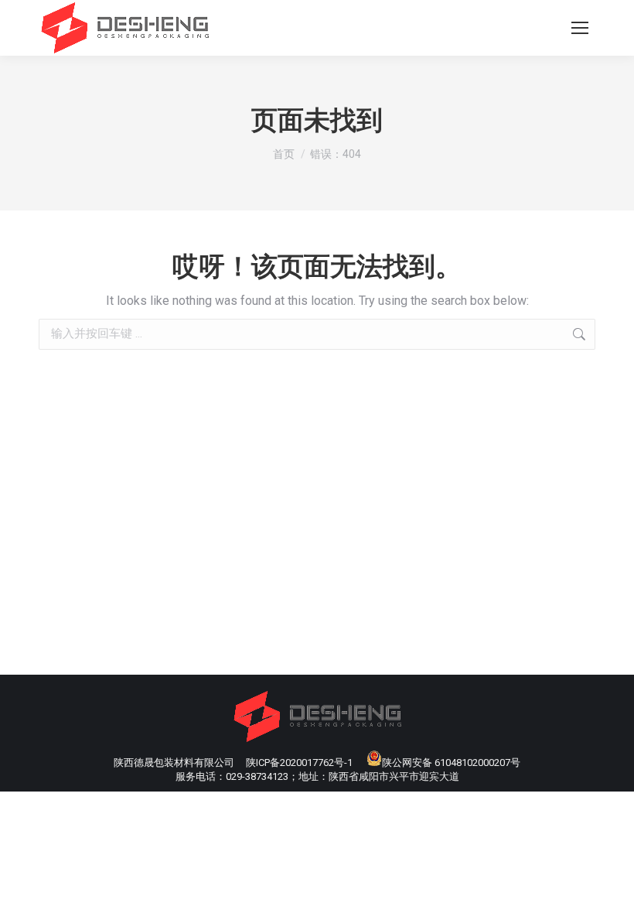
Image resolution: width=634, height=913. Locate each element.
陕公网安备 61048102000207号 (451, 762)
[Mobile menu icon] (579, 27)
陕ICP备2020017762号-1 (299, 762)
